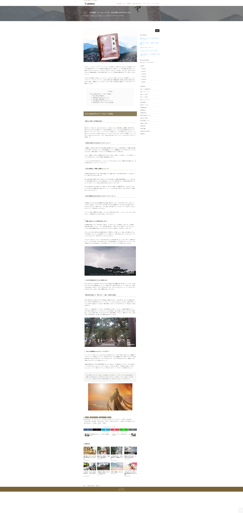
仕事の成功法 (129, 419)
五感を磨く (144, 102)
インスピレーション (146, 91)
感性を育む (144, 112)
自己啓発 (104, 423)
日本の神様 (94, 421)
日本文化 (106, 421)
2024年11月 (144, 76)
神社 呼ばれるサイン (88, 423)
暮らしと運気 (144, 123)
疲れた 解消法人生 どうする (130, 421)
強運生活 (86, 15)
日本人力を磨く (145, 118)
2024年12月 (144, 74)
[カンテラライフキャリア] (90, 3)
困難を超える (144, 107)
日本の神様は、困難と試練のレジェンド (101, 99)
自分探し (99, 423)
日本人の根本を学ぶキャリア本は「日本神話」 (101, 94)
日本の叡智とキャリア (93, 15)
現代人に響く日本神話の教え (98, 95)
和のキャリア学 (145, 105)
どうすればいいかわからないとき (108, 419)
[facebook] (120, 488)
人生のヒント (117, 419)
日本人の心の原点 (100, 421)
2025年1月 (144, 71)
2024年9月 (144, 82)
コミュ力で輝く (145, 97)
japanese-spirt (88, 419)
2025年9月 (144, 68)
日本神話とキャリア (102, 15)
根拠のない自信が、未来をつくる (147, 47)
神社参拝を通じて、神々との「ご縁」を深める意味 (103, 102)
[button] (88, 430)
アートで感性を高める (146, 89)
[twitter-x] (121, 488)
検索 (157, 30)
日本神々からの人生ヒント (114, 421)
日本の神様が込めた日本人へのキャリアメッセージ (103, 100)
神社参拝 (108, 15)
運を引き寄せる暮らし (146, 131)
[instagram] (123, 488)
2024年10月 (144, 79)
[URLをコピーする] (132, 430)
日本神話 (122, 421)
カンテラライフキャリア (96, 419)
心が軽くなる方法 (87, 421)
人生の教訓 (123, 419)
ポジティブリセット (146, 99)
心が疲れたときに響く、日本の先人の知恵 (148, 50)
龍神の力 (143, 133)
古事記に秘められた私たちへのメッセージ (101, 97)
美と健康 (143, 128)
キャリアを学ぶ (145, 94)
